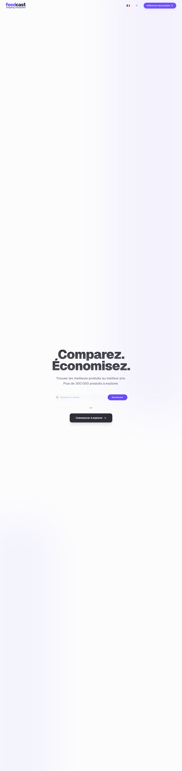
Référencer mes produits (158, 5)
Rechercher (117, 397)
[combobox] (128, 5)
